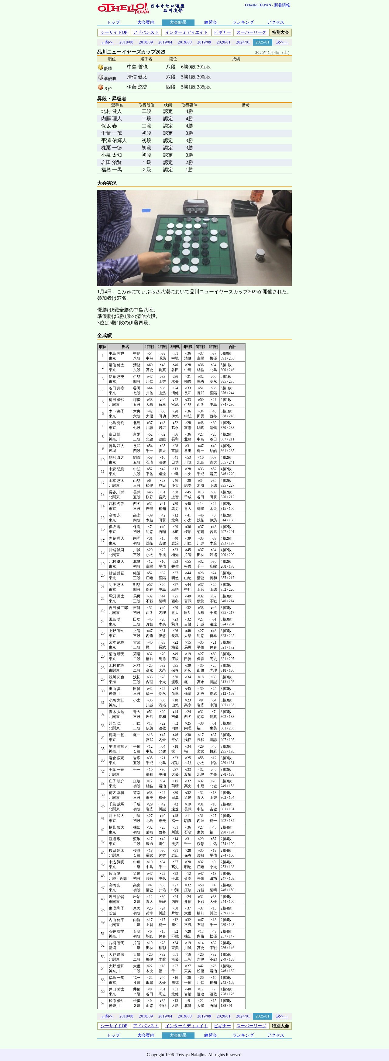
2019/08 (185, 42)
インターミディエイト (186, 32)
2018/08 (126, 42)
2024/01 (243, 42)
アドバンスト (146, 32)
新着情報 (282, 5)
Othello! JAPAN (258, 5)
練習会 (210, 22)
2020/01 (224, 42)
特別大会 (280, 32)
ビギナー (222, 32)
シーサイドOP (114, 32)
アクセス (275, 22)
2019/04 (165, 42)
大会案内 (145, 22)
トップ (113, 22)
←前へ (107, 42)
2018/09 (146, 42)
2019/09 (204, 42)
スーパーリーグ (251, 32)
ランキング (243, 22)
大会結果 (178, 22)
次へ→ (282, 42)
